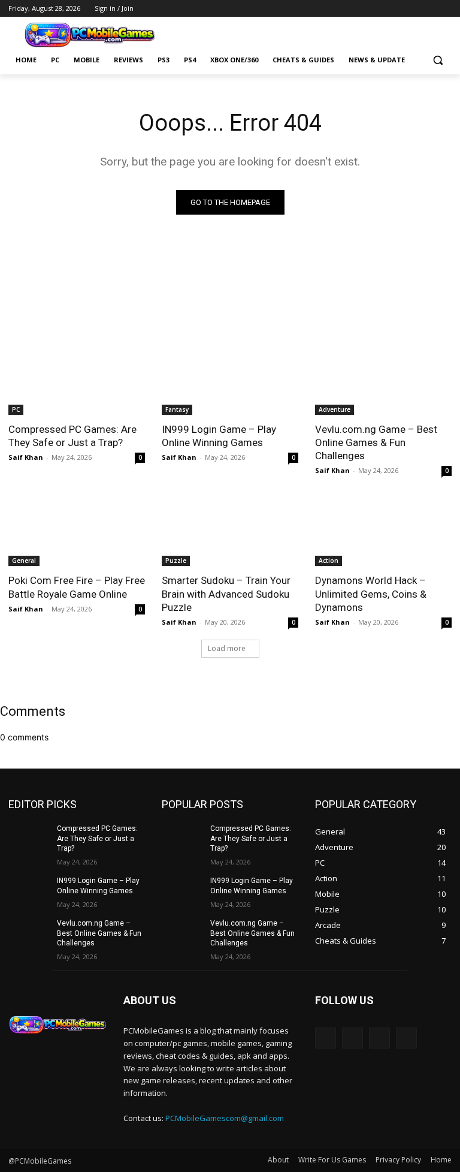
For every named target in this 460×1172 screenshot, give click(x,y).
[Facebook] (395, 9)
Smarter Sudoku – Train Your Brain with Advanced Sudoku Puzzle (226, 593)
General (24, 560)
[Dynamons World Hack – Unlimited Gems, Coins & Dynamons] (383, 532)
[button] (437, 60)
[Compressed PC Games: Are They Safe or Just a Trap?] (76, 381)
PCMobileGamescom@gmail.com (224, 1118)
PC (16, 409)
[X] (445, 9)
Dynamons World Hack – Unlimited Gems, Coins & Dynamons (370, 593)
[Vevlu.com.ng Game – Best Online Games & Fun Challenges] (383, 381)
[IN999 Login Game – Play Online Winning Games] (230, 381)
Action (328, 560)
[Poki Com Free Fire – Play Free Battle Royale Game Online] (76, 532)
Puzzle (175, 560)
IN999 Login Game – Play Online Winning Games (219, 435)
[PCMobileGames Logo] (89, 34)
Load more (227, 648)
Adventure (334, 409)
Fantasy (177, 409)
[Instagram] (412, 9)
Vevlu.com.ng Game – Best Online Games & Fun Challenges (376, 442)
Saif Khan (25, 457)
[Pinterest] (428, 9)
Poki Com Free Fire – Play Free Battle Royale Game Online (76, 586)
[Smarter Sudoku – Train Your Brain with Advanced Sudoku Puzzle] (230, 532)
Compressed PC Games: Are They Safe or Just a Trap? (72, 435)
